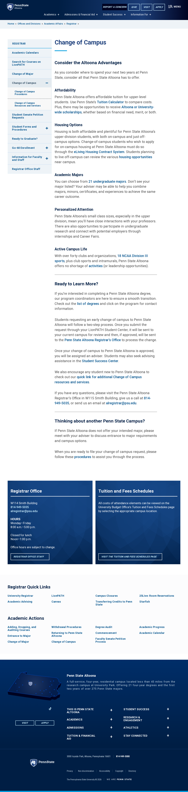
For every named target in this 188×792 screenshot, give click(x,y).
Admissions (75, 727)
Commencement (106, 632)
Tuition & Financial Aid (81, 737)
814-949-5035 (20, 507)
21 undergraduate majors (107, 182)
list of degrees (88, 304)
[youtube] (35, 708)
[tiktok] (50, 708)
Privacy (70, 771)
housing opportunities (135, 157)
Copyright (119, 771)
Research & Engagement (133, 719)
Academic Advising (20, 601)
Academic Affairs (53, 23)
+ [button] (111, 710)
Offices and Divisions (29, 23)
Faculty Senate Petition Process (110, 640)
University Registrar (20, 595)
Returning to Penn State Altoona (67, 634)
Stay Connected (135, 735)
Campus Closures (106, 595)
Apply (159, 7)
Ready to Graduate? (24, 138)
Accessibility (104, 771)
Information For (139, 14)
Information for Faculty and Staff (27, 158)
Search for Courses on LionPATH (26, 63)
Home (11, 23)
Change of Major (22, 73)
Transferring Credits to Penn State (113, 603)
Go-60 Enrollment (23, 147)
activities (96, 266)
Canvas (56, 601)
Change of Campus (24, 82)
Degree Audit (103, 627)
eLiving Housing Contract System (99, 152)
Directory (132, 771)
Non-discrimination (86, 771)
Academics (50, 14)
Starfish (144, 601)
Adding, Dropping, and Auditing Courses (22, 628)
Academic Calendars (25, 52)
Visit (146, 7)
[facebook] (19, 708)
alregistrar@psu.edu (121, 403)
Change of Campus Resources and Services (28, 104)
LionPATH (58, 595)
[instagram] (27, 708)
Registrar (72, 23)
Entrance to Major (19, 635)
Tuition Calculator (110, 102)
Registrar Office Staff (26, 169)
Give (134, 7)
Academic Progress (152, 627)
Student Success (113, 14)
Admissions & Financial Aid (79, 14)
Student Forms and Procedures (24, 128)
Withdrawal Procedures (67, 627)
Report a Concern (114, 7)
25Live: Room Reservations (156, 595)
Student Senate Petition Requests (27, 116)
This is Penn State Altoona (80, 711)
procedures (82, 457)
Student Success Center (100, 361)
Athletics (131, 727)
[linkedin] (42, 708)
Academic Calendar (152, 632)
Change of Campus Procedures (25, 93)
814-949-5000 (123, 756)
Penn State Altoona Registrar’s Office (92, 340)
